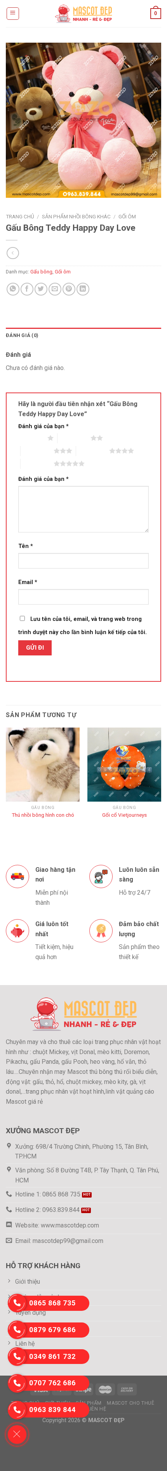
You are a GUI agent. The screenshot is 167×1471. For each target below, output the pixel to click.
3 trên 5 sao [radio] (37, 451)
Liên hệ (96, 1409)
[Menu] (13, 13)
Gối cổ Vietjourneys (124, 815)
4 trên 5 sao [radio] (92, 451)
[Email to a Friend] (55, 289)
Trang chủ (20, 216)
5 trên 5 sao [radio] (37, 463)
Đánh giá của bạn (43, 426)
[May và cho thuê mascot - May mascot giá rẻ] (83, 13)
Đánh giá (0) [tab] (22, 335)
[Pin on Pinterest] (69, 289)
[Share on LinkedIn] (83, 289)
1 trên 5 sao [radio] (30, 438)
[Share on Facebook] (27, 289)
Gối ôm (127, 216)
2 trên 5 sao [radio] (73, 438)
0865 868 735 (52, 1303)
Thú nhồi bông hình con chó (43, 815)
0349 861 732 (52, 1356)
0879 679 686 (52, 1330)
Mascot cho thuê (130, 1403)
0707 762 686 (52, 1383)
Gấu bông (41, 272)
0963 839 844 (52, 1409)
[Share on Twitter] (41, 289)
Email (27, 582)
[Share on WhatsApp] (13, 289)
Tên (25, 546)
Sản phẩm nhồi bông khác (76, 216)
